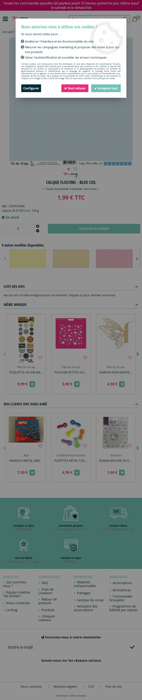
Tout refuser (76, 88)
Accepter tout (107, 88)
